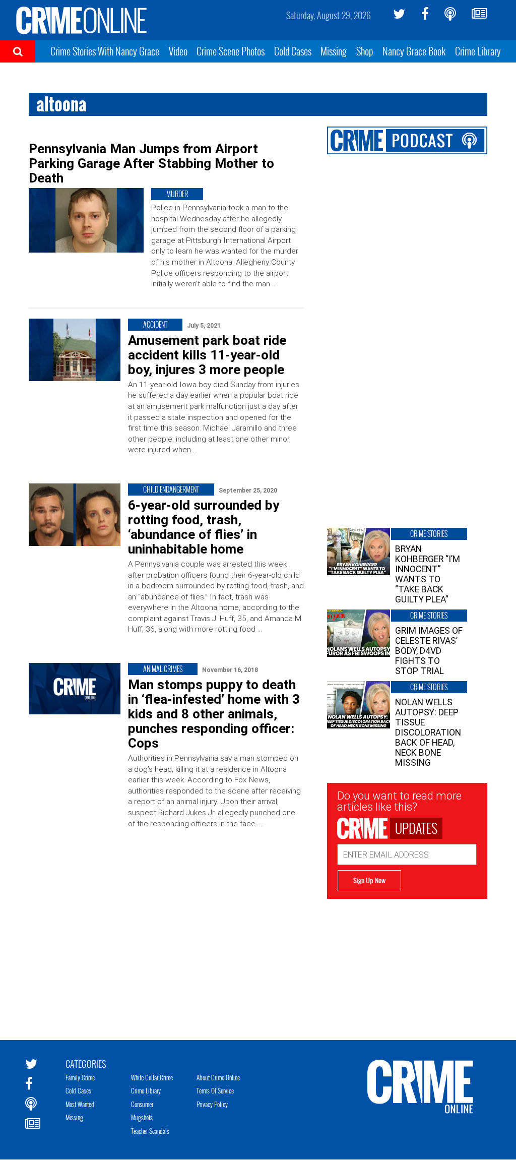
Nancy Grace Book (413, 50)
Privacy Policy (212, 1104)
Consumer (142, 1104)
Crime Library (478, 50)
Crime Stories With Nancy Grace (104, 50)
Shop (364, 50)
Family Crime (80, 1077)
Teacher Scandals (150, 1131)
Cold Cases (292, 50)
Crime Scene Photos (231, 50)
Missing (333, 50)
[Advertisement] (407, 962)
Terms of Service (215, 1090)
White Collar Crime (152, 1077)
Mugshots (142, 1117)
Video (178, 50)
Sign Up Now (369, 880)
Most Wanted (80, 1104)
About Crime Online (218, 1077)
